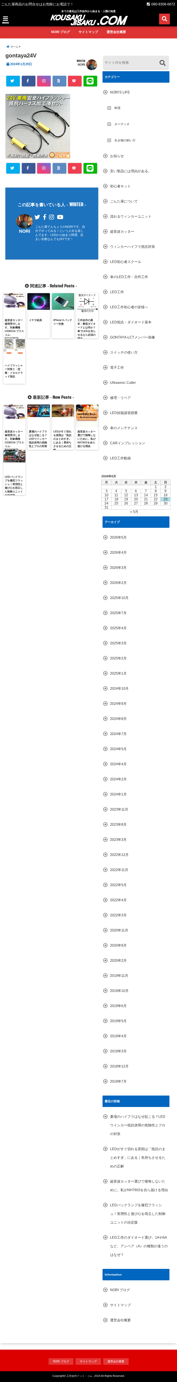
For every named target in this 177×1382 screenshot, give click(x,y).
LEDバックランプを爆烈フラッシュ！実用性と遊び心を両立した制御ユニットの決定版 (137, 1213)
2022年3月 (118, 915)
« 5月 (134, 512)
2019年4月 (118, 1036)
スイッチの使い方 (124, 352)
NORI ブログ (60, 32)
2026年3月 (118, 567)
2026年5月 (118, 537)
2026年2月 (118, 583)
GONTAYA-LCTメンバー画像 (132, 337)
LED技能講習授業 (124, 413)
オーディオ (122, 124)
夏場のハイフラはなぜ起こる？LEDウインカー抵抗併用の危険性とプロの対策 (137, 1125)
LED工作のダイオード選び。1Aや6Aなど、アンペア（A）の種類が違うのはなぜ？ (139, 1246)
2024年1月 (118, 794)
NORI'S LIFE (120, 92)
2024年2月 (118, 779)
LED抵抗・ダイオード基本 (131, 322)
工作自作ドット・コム (79, 1375)
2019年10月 (119, 991)
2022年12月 (119, 855)
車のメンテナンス (124, 428)
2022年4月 (118, 900)
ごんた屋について (124, 201)
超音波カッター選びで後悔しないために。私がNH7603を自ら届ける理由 (139, 1186)
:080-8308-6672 (162, 4)
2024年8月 (118, 719)
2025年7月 (118, 613)
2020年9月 (118, 945)
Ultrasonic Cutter (123, 382)
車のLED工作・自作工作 (129, 277)
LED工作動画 (120, 458)
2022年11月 (119, 870)
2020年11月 (119, 930)
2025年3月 (118, 643)
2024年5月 (118, 749)
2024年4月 (118, 764)
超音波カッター (122, 231)
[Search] (162, 63)
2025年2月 (118, 658)
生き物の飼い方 (125, 140)
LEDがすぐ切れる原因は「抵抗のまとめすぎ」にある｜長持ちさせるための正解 (137, 1157)
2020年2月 (118, 960)
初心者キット (120, 186)
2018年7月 (118, 1081)
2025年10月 (119, 598)
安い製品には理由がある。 (131, 171)
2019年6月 (118, 1006)
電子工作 (117, 367)
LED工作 (117, 292)
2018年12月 (119, 1066)
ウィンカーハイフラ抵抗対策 (132, 246)
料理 (117, 108)
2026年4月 (118, 552)
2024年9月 (118, 703)
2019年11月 (119, 975)
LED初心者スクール (125, 262)
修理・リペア (120, 398)
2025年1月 (118, 673)
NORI (81, 64)
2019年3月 (118, 1051)
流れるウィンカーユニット (131, 216)
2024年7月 (118, 734)
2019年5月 (118, 1021)
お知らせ (117, 156)
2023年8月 (118, 824)
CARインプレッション (127, 443)
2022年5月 (118, 885)
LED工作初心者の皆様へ (129, 307)
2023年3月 (118, 839)
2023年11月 (119, 809)
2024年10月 (119, 688)
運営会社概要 (116, 32)
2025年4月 (118, 628)
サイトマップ (88, 32)
